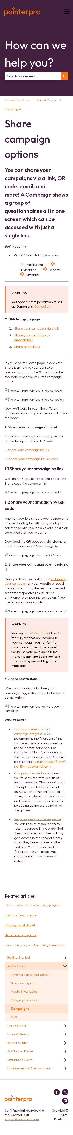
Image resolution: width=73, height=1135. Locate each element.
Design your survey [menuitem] (25, 1000)
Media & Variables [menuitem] (24, 991)
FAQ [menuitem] (14, 1017)
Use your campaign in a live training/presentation (35, 945)
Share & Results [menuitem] (18, 1034)
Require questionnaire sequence (37, 819)
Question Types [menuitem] (22, 983)
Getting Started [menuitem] (18, 957)
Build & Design (46, 100)
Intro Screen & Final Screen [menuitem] (30, 974)
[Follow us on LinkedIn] (65, 1101)
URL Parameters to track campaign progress (32, 905)
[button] (65, 957)
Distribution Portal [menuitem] (20, 1060)
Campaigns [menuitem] (20, 1008)
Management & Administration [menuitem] (29, 1068)
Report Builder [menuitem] (17, 1043)
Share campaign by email (20, 935)
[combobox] (33, 76)
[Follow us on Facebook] (57, 1092)
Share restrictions (27, 347)
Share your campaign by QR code (34, 459)
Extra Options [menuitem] (16, 1025)
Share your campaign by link (28, 450)
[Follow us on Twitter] (65, 1092)
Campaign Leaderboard (32, 773)
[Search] (64, 76)
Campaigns (13, 109)
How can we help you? (36, 53)
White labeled (39, 633)
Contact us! (42, 306)
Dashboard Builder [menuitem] (20, 1051)
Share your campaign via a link (36, 328)
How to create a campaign (21, 915)
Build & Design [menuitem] (17, 966)
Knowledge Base (17, 100)
